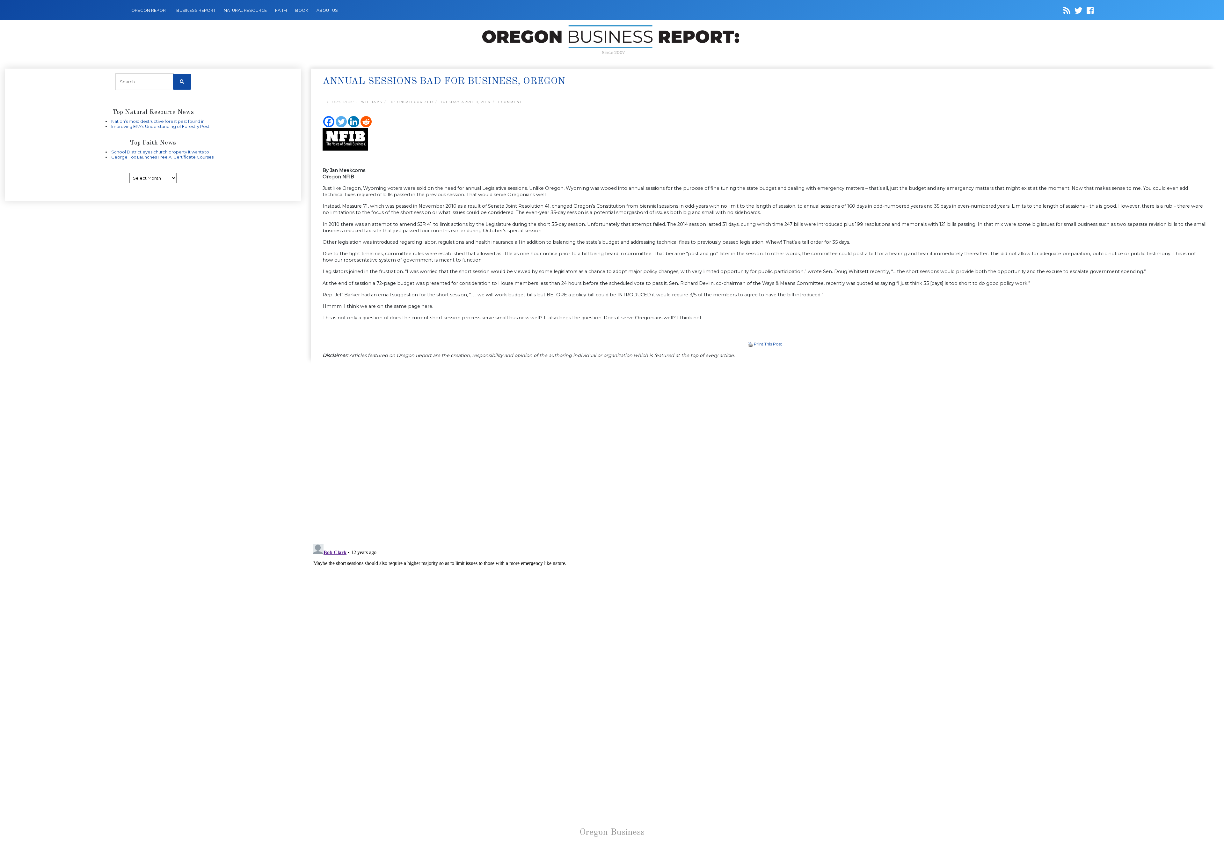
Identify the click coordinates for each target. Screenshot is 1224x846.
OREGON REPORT (149, 10)
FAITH (281, 10)
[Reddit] (366, 121)
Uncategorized (415, 102)
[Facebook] (328, 121)
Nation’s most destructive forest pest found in (158, 121)
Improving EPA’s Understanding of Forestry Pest (160, 126)
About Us (327, 10)
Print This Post (768, 343)
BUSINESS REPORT (195, 10)
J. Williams (369, 102)
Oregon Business (612, 832)
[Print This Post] (750, 343)
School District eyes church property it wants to (160, 151)
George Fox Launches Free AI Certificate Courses (162, 157)
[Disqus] (765, 451)
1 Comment (510, 102)
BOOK (301, 10)
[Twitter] (341, 121)
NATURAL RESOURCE (245, 10)
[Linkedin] (353, 121)
